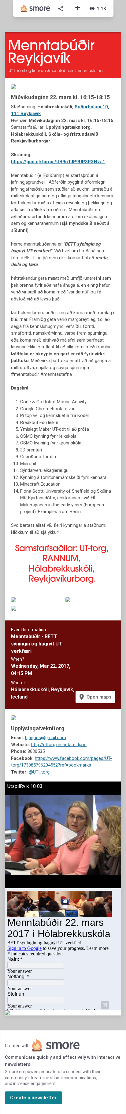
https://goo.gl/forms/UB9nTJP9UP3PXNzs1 (58, 161)
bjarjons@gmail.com (45, 737)
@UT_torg (39, 772)
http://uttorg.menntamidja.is (59, 744)
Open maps (94, 697)
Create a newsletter (33, 1098)
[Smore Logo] (35, 8)
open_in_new (105, 1005)
